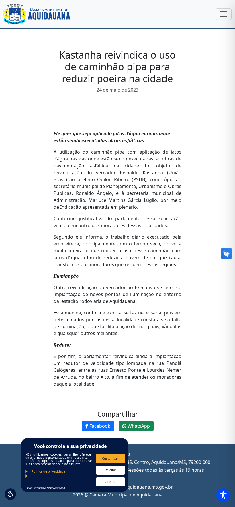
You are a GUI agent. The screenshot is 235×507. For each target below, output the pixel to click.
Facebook (99, 426)
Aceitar (110, 481)
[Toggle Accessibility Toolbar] (223, 495)
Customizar (110, 458)
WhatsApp (138, 426)
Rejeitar (110, 470)
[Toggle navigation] (224, 14)
